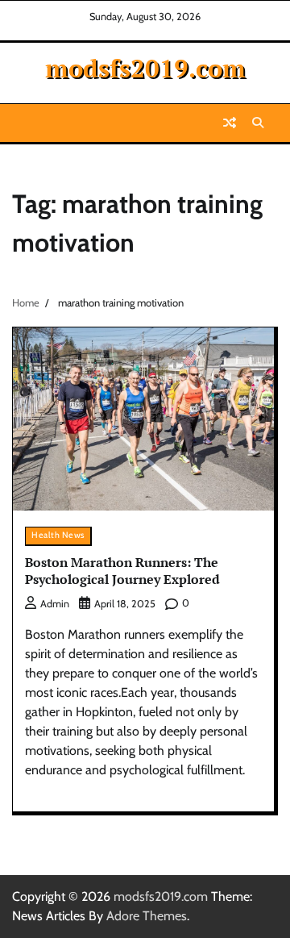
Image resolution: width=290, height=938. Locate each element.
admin (54, 604)
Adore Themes (146, 915)
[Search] (258, 122)
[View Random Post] (230, 122)
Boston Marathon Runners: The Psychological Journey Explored (122, 570)
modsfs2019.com (145, 68)
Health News (58, 535)
